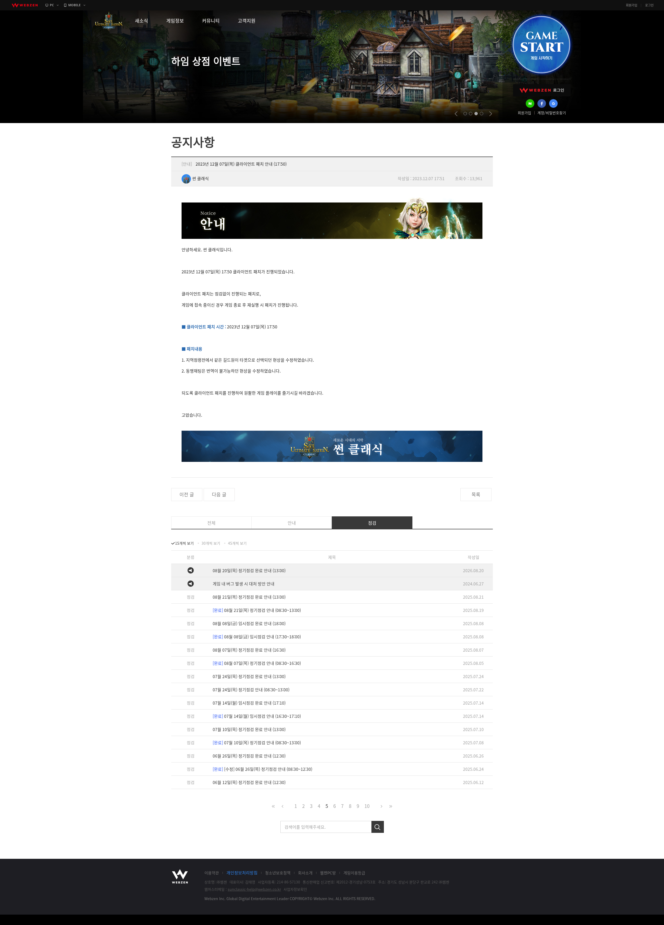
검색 (377, 827)
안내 (292, 522)
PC (52, 5)
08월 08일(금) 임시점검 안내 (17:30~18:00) (257, 636)
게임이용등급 (354, 873)
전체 (211, 522)
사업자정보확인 (295, 889)
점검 (372, 522)
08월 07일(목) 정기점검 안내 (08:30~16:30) (257, 663)
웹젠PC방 (328, 873)
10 (367, 805)
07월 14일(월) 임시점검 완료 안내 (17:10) (249, 703)
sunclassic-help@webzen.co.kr (254, 889)
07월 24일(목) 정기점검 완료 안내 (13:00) (249, 676)
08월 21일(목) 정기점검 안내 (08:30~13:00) (257, 610)
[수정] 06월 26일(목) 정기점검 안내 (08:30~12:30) (262, 769)
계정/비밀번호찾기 (551, 113)
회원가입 (631, 5)
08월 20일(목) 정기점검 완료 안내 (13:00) (249, 570)
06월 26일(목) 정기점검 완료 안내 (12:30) (249, 756)
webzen (25, 5)
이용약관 (211, 873)
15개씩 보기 (184, 543)
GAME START (541, 45)
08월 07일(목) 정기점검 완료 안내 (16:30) (249, 650)
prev (456, 113)
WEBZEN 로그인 (542, 90)
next (490, 113)
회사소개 (305, 873)
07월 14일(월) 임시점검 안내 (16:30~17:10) (257, 716)
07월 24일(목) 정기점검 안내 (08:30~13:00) (251, 689)
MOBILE (74, 5)
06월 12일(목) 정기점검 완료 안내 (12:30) (249, 782)
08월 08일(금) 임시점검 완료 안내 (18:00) (249, 623)
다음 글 (219, 494)
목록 (476, 494)
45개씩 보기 (237, 543)
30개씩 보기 (211, 543)
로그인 (649, 5)
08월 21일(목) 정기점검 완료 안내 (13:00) (249, 597)
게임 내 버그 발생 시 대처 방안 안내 (243, 583)
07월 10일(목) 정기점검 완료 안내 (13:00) (249, 729)
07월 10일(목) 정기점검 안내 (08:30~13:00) (257, 742)
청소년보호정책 (277, 873)
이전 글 (186, 494)
